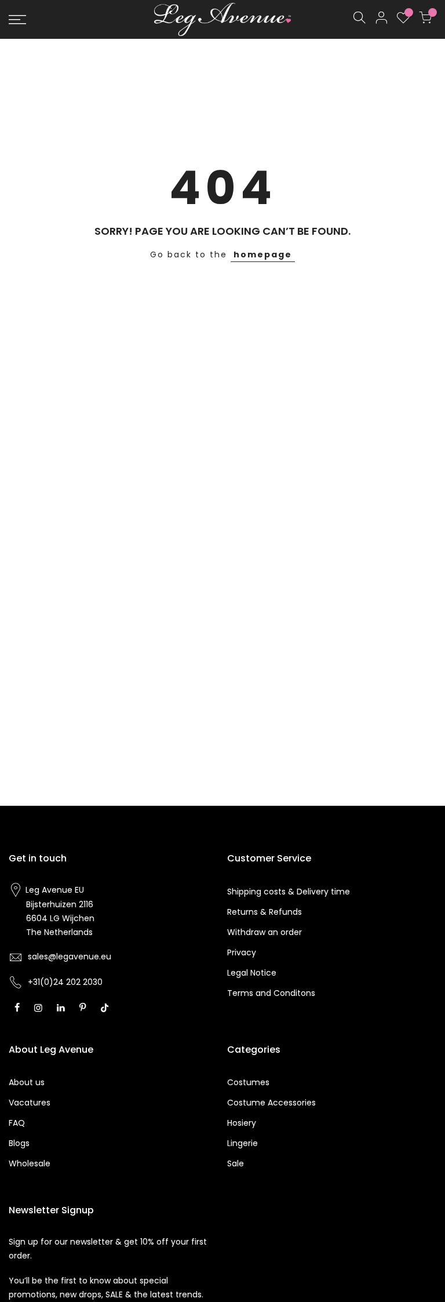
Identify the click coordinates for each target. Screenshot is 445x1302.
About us (27, 1082)
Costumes (248, 1082)
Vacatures (29, 1102)
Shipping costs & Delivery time (288, 891)
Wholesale (29, 1163)
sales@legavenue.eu (69, 956)
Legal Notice (251, 973)
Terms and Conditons (271, 993)
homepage (263, 254)
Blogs (19, 1143)
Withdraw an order (264, 932)
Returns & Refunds (264, 912)
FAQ (17, 1123)
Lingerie (242, 1143)
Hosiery (241, 1123)
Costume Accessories (271, 1102)
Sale (235, 1163)
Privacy (241, 952)
